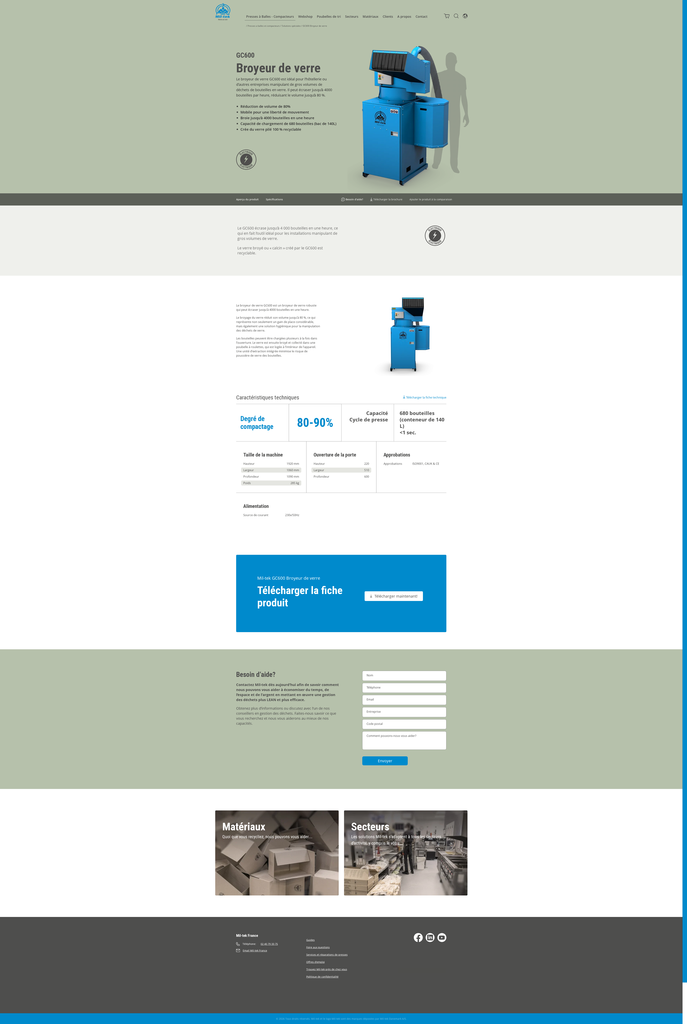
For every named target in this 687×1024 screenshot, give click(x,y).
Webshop (305, 16)
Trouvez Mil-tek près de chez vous (326, 969)
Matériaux (370, 16)
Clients (388, 16)
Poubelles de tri (329, 16)
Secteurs (351, 16)
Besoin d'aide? (354, 199)
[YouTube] (441, 937)
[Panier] (447, 16)
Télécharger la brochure (387, 199)
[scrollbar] (685, 512)
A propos (404, 16)
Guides (310, 940)
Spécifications (274, 199)
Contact (421, 16)
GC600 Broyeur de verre (315, 25)
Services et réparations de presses (327, 954)
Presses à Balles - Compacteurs (270, 16)
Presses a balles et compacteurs (264, 25)
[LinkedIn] (430, 937)
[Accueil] (222, 11)
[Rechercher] (456, 16)
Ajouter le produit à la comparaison (431, 199)
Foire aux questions (318, 947)
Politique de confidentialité (322, 976)
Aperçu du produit (247, 199)
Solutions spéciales (291, 25)
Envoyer (385, 760)
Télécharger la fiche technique (426, 397)
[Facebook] (418, 937)
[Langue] (465, 16)
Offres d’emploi (315, 962)
